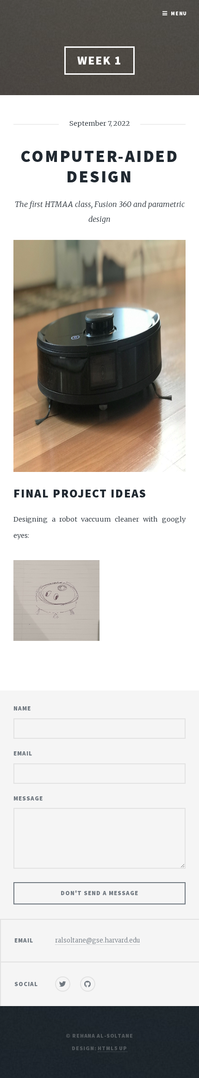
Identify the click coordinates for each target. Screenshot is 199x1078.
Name (22, 708)
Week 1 (99, 60)
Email (22, 753)
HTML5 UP (112, 1048)
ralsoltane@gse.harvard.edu (97, 940)
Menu (179, 13)
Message (28, 798)
